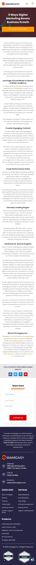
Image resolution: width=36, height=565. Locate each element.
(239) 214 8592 (8, 354)
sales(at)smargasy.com (16, 483)
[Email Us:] (4, 482)
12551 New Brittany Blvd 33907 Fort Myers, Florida (16, 467)
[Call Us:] (4, 474)
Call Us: (10, 473)
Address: (10, 463)
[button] (26, 3)
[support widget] (32, 559)
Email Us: (10, 480)
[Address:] (4, 466)
